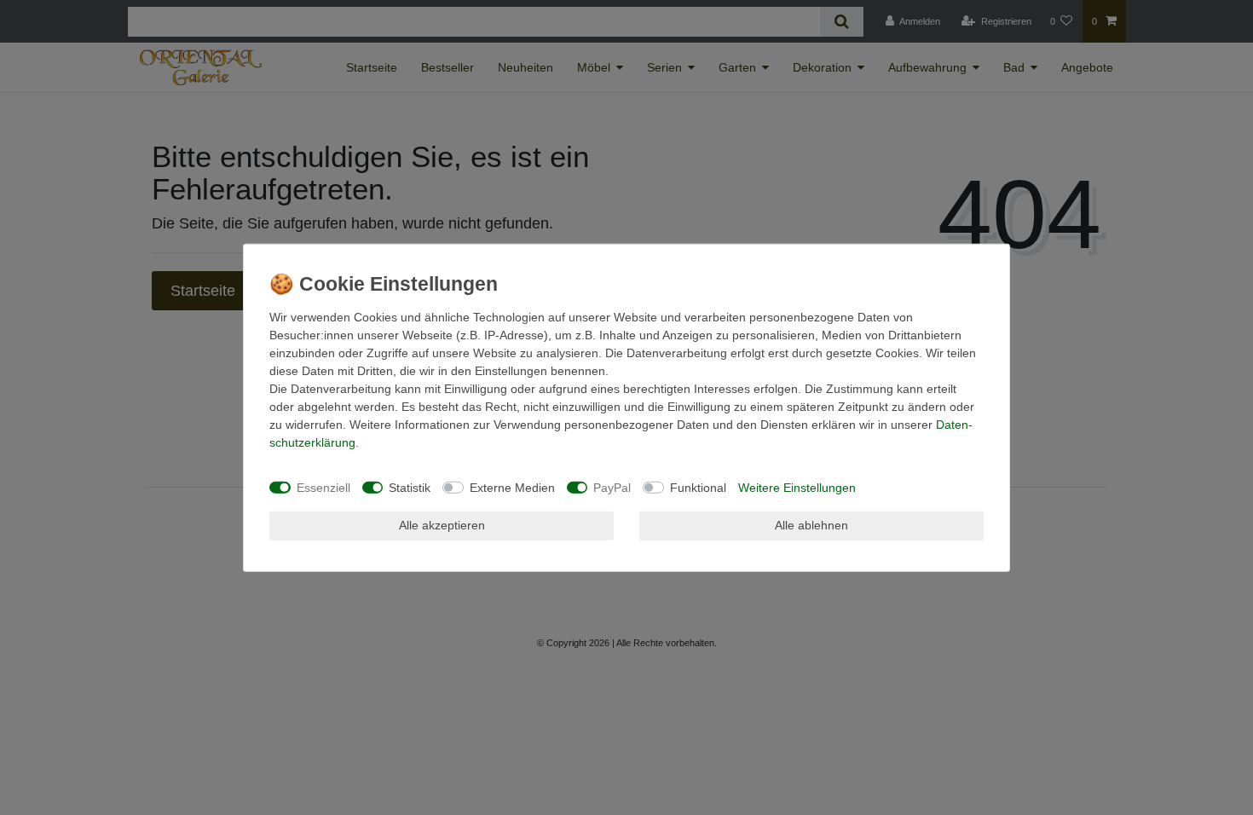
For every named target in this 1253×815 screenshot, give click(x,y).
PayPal (612, 487)
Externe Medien (512, 487)
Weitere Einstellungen (797, 487)
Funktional (698, 487)
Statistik (409, 487)
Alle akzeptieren (442, 525)
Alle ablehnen (811, 525)
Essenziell (323, 487)
